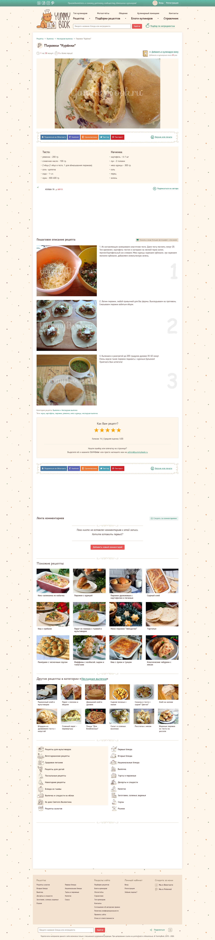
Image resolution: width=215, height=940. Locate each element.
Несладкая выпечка (69, 410)
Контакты (173, 13)
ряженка (66, 414)
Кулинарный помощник (148, 13)
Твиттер (106, 137)
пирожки (58, 414)
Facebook (75, 137)
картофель (50, 414)
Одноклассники (91, 137)
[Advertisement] (107, 215)
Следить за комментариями (165, 519)
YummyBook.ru (53, 19)
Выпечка (56, 410)
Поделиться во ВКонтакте (55, 137)
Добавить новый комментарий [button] (107, 547)
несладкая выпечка (90, 414)
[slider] (108, 430)
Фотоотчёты (103, 13)
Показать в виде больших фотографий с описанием (158, 240)
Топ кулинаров (80, 13)
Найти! (137, 26)
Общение (123, 13)
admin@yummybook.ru (138, 452)
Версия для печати (163, 137)
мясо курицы (76, 414)
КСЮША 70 (49, 190)
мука (43, 414)
